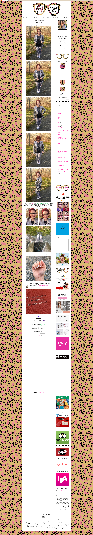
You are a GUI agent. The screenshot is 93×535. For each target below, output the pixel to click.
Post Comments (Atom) (40, 392)
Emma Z (36, 333)
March (59, 123)
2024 (58, 104)
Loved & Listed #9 (60, 147)
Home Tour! (54, 17)
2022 (58, 106)
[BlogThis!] (41, 333)
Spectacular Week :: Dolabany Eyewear (63, 156)
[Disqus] (38, 350)
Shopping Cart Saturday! (61, 165)
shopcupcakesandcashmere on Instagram (43, 285)
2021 (58, 108)
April (58, 122)
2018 (58, 173)
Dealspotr (64, 299)
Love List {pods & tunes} (42, 17)
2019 (58, 110)
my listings (62, 93)
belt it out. (59, 148)
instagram (34, 335)
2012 (58, 181)
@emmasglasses (41, 325)
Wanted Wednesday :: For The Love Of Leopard (63, 140)
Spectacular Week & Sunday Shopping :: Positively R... (63, 154)
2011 (58, 182)
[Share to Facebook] (43, 333)
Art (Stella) (59, 152)
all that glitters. (60, 168)
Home (24, 17)
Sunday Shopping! (60, 144)
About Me (27, 17)
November (59, 113)
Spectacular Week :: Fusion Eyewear (63, 161)
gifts (32, 335)
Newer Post (25, 390)
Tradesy (45, 322)
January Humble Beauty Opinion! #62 (63, 135)
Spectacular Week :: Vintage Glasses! (63, 158)
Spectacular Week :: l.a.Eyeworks (62, 160)
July (58, 118)
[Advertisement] (62, 377)
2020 (58, 109)
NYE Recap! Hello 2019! (61, 171)
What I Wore (46, 335)
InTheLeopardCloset (41, 322)
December (59, 111)
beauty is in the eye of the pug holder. (63, 151)
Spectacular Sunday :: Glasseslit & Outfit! (62, 134)
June (58, 119)
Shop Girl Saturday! (60, 146)
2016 (58, 176)
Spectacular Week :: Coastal (61, 162)
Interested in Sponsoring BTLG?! (34, 17)
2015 (58, 177)
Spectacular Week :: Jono (61, 157)
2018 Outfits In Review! (61, 164)
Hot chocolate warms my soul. (62, 138)
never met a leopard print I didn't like (63, 142)
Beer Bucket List (59, 17)
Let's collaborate (62, 297)
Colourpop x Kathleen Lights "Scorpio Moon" (42, 203)
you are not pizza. (60, 132)
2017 (58, 174)
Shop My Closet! (65, 17)
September (59, 115)
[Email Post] (39, 333)
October (59, 114)
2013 (58, 180)
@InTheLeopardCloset (42, 324)
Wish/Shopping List (49, 17)
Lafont (33, 203)
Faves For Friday (60, 166)
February (59, 125)
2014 (58, 178)
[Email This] (40, 333)
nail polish (43, 335)
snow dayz (59, 143)
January (59, 126)
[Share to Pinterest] (44, 333)
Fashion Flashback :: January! (62, 127)
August (59, 117)
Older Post (51, 390)
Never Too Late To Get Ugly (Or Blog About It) (63, 131)
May (58, 121)
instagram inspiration (38, 335)
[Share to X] (42, 333)
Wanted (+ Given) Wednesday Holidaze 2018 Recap (63, 170)
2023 (58, 105)
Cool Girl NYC (60, 137)
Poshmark (60, 94)
